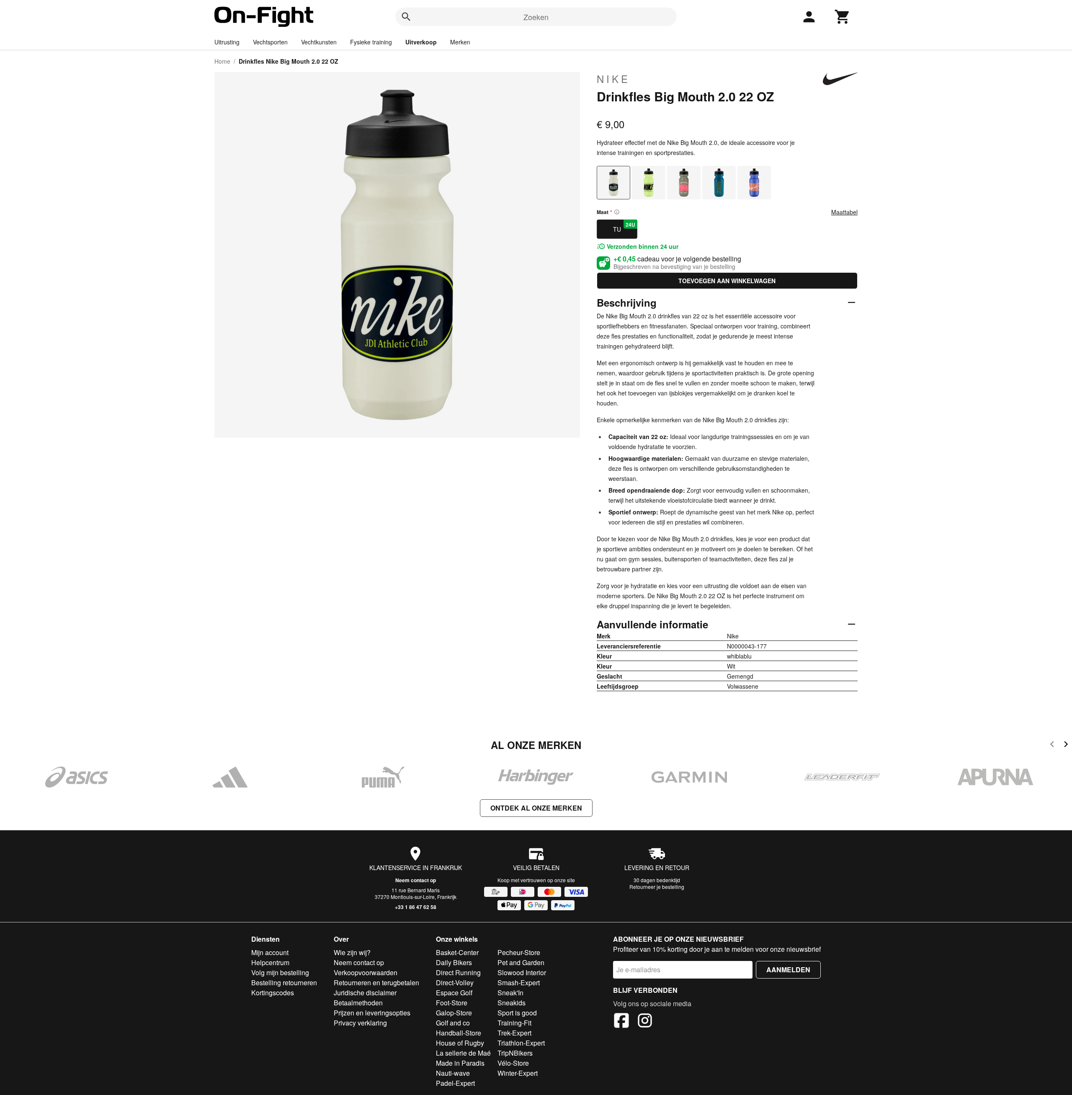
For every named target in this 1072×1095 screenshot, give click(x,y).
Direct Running (458, 972)
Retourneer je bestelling (656, 886)
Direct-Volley (455, 982)
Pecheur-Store (518, 952)
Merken (460, 42)
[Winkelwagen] (842, 16)
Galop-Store (454, 1013)
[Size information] (617, 212)
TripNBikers (515, 1053)
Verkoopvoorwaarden (365, 972)
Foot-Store (451, 1002)
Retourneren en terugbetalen (376, 982)
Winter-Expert (517, 1073)
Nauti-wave (453, 1073)
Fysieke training (371, 42)
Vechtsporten (270, 42)
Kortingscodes (272, 992)
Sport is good (517, 1013)
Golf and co (453, 1023)
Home (222, 61)
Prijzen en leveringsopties (372, 1013)
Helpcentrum (270, 962)
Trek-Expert (514, 1033)
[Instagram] (644, 1021)
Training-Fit (514, 1023)
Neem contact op (415, 880)
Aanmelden (788, 969)
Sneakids (511, 1002)
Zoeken (536, 16)
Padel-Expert (455, 1083)
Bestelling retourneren (284, 982)
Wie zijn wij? (352, 952)
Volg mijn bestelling (280, 972)
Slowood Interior (521, 972)
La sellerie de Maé (463, 1053)
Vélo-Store (513, 1063)
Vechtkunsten (319, 42)
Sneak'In (510, 992)
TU (624, 227)
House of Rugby (460, 1043)
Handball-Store (458, 1033)
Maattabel (844, 212)
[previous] (1052, 745)
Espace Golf (454, 992)
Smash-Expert (518, 982)
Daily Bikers (454, 962)
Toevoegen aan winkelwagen (727, 280)
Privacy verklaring (360, 1023)
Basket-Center (457, 952)
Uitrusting (227, 42)
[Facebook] (621, 1021)
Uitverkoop (421, 42)
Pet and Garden (520, 962)
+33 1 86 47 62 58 (415, 907)
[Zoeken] (406, 17)
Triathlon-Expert (521, 1043)
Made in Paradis (460, 1063)
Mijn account (270, 952)
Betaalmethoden (358, 1002)
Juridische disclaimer (365, 992)
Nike (613, 78)
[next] (1066, 745)
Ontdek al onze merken (536, 808)
